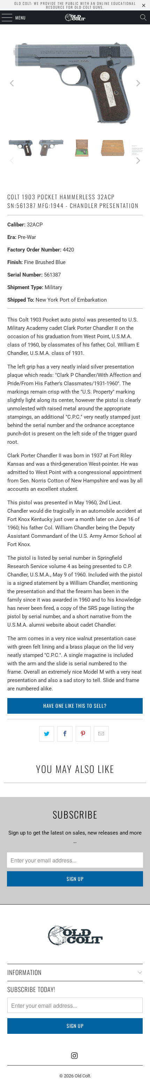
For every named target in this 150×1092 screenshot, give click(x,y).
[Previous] (12, 83)
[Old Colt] (75, 17)
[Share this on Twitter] (46, 734)
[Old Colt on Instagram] (74, 1056)
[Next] (137, 83)
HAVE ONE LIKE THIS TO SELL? (75, 705)
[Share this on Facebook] (64, 734)
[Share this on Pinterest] (83, 734)
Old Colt (82, 1075)
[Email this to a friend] (101, 734)
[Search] (143, 17)
